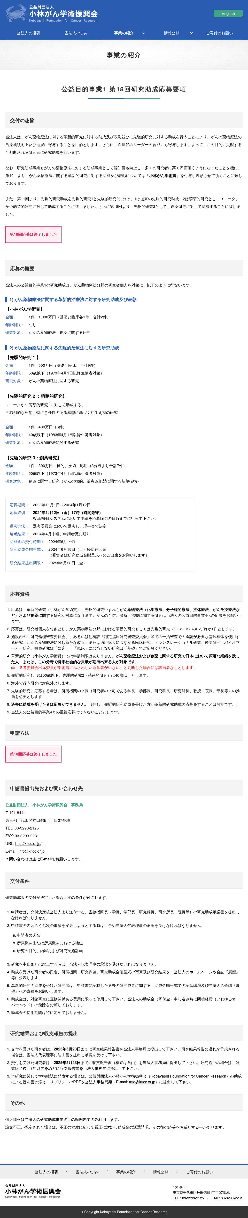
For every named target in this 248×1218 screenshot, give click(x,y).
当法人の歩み (76, 33)
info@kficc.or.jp (31, 851)
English (228, 13)
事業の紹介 (124, 33)
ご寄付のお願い (219, 33)
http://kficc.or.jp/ (28, 843)
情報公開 (171, 33)
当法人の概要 (28, 33)
